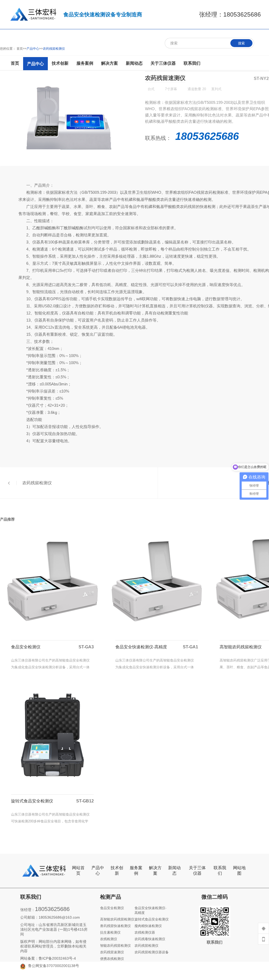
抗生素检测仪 (110, 932)
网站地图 (239, 871)
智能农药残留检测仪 (115, 946)
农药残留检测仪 (146, 946)
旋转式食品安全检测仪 (151, 919)
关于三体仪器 (197, 871)
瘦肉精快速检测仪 (148, 926)
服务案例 (136, 871)
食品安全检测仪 (112, 908)
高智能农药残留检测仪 (117, 919)
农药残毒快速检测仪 (149, 939)
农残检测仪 (108, 939)
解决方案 (155, 871)
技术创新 (117, 871)
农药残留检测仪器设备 (151, 952)
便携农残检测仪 (112, 959)
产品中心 (97, 871)
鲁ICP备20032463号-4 (57, 958)
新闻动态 (174, 871)
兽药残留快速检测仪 (115, 926)
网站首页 (78, 871)
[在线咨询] (263, 928)
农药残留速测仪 (112, 952)
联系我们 (220, 871)
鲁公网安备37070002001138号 (53, 966)
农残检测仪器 (144, 932)
